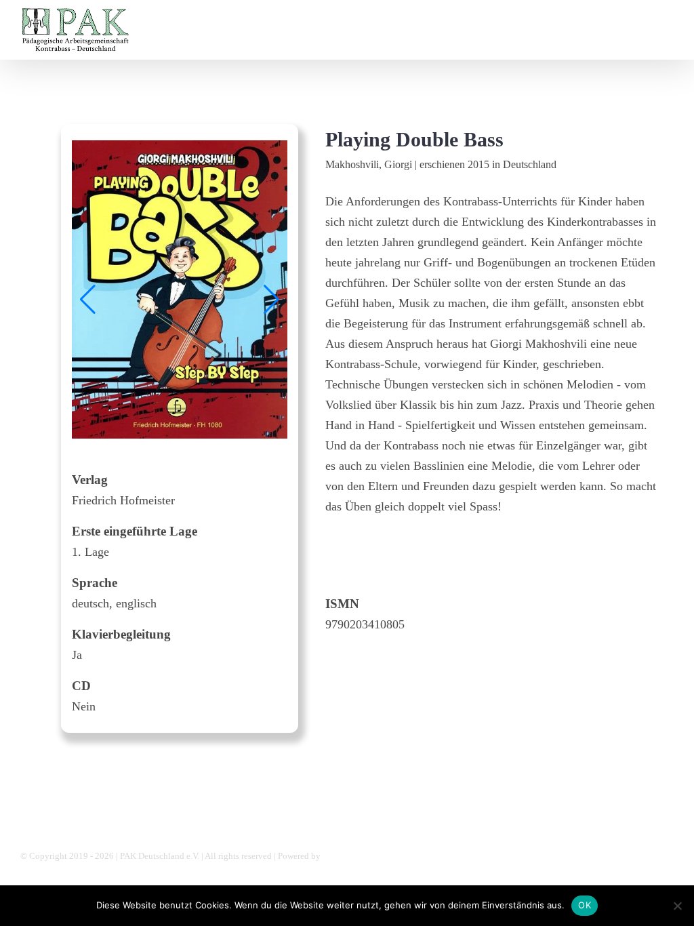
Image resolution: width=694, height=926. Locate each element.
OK (584, 905)
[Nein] (677, 905)
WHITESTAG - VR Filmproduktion (387, 856)
